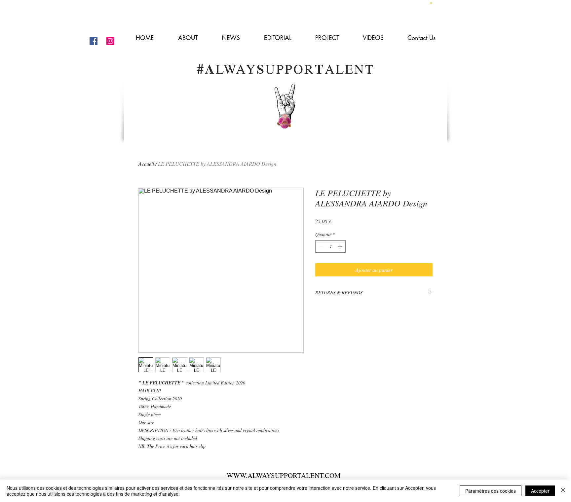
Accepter (540, 490)
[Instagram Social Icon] (110, 41)
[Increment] (340, 246)
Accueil (146, 163)
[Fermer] (563, 491)
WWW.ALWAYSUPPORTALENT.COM (284, 475)
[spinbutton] (330, 246)
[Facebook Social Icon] (93, 41)
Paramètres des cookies (490, 490)
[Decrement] (320, 246)
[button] (431, 3)
